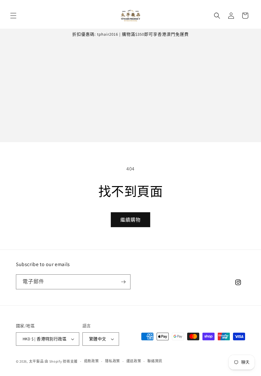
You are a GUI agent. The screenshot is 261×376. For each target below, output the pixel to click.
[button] (13, 16)
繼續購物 (130, 220)
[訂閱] (123, 281)
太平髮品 (36, 361)
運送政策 (133, 361)
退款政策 (91, 361)
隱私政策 (112, 361)
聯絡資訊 (154, 361)
